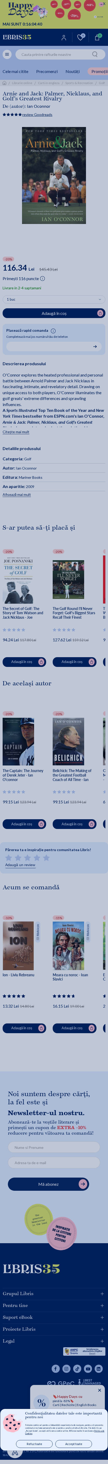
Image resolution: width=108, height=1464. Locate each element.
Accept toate (73, 1444)
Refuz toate (34, 1444)
